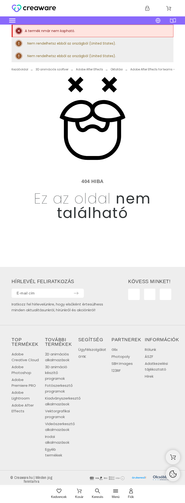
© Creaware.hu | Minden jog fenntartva (31, 479)
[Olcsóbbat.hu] (164, 479)
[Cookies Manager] (173, 474)
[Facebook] (134, 294)
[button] (71, 20)
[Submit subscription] (76, 293)
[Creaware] (34, 9)
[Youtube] (150, 294)
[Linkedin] (165, 294)
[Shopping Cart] (173, 457)
